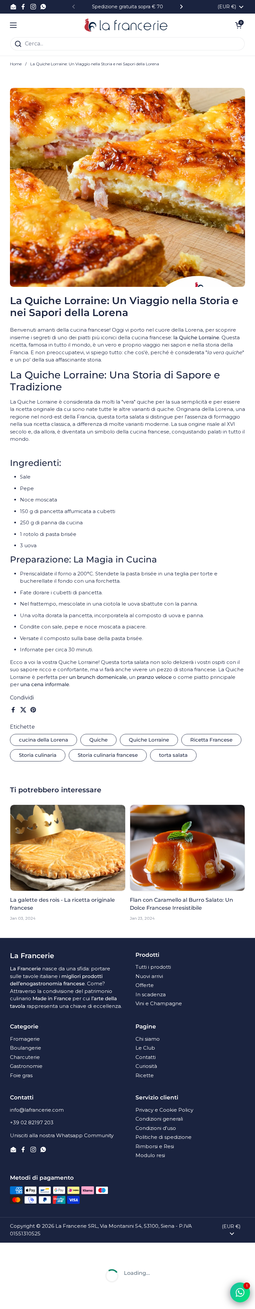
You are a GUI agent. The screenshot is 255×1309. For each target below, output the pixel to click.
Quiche (98, 740)
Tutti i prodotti (153, 967)
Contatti (145, 1057)
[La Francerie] (126, 25)
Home (16, 63)
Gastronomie (26, 1066)
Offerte (144, 985)
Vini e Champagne (158, 1003)
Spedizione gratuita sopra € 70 (127, 6)
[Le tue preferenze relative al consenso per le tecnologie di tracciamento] (11, 1297)
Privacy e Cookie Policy (164, 1110)
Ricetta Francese (211, 740)
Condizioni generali (159, 1119)
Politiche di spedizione (163, 1137)
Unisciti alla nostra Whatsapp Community (62, 1135)
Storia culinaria (37, 755)
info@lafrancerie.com (37, 1110)
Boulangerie (25, 1048)
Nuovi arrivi (149, 976)
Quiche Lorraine (149, 740)
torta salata (173, 755)
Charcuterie (25, 1057)
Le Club (145, 1048)
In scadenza (150, 994)
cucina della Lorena (43, 740)
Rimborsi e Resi (154, 1146)
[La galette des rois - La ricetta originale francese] (68, 848)
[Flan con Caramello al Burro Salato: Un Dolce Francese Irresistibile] (187, 848)
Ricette (144, 1075)
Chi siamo (147, 1039)
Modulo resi (150, 1155)
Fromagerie (25, 1039)
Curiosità (146, 1066)
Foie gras (21, 1075)
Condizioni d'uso (155, 1128)
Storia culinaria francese (108, 755)
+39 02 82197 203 (31, 1122)
